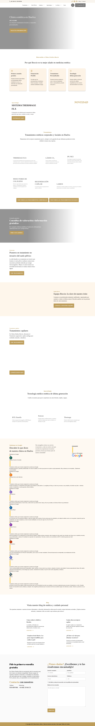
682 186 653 (13, 1)
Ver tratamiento (18, 165)
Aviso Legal (58, 724)
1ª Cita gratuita (79, 5)
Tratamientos (24, 5)
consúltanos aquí (17, 372)
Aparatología (49, 5)
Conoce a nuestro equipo (64, 305)
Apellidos (69, 670)
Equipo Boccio (54, 88)
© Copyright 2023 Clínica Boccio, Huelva (34, 724)
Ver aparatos (73, 88)
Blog (80, 1)
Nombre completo (52, 670)
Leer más (29, 630)
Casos (64, 5)
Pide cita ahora (17, 232)
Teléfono (69, 676)
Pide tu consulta (15, 88)
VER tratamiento (17, 273)
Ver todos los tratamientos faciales (64, 200)
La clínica (58, 5)
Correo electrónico (52, 676)
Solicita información (18, 30)
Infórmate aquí (35, 88)
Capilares (41, 5)
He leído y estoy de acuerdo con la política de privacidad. (64, 682)
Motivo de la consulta (53, 685)
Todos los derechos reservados (49, 724)
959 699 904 (19, 1)
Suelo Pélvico (34, 5)
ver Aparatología (17, 423)
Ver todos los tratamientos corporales (32, 200)
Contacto (84, 1)
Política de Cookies (66, 724)
